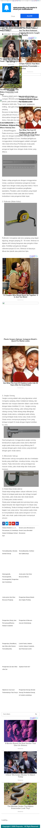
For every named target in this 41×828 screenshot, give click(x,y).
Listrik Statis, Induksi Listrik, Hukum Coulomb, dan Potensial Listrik (26, 646)
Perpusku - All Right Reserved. (27, 826)
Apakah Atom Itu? (24, 666)
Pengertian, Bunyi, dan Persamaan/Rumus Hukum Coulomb (9, 623)
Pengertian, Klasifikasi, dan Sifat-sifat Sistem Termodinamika (9, 646)
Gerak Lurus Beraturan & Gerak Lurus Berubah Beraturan (27, 530)
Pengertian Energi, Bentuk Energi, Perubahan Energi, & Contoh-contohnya (27, 692)
